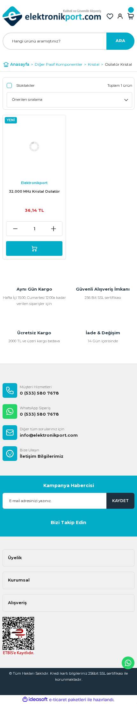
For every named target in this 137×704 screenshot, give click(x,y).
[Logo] (52, 16)
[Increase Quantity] (53, 229)
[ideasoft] (35, 699)
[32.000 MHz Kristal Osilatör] (34, 146)
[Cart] (130, 16)
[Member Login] (120, 16)
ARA (120, 40)
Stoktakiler (25, 85)
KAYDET (120, 500)
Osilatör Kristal (118, 64)
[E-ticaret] (67, 699)
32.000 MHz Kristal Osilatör (34, 191)
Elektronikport (34, 183)
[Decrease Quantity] (15, 229)
